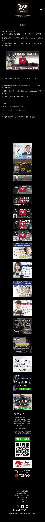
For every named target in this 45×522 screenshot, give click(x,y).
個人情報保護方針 (22, 493)
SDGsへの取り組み (22, 491)
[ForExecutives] (22, 372)
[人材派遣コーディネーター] (22, 410)
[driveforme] (22, 258)
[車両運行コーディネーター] (22, 391)
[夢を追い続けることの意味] (22, 158)
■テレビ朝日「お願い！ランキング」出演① (21, 34)
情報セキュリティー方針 (22, 495)
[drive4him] (22, 334)
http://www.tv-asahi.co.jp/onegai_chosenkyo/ (15, 110)
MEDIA (22, 25)
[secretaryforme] (22, 277)
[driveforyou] (22, 296)
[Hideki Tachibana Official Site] (22, 181)
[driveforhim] (22, 353)
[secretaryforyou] (22, 316)
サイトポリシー (22, 499)
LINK (22, 501)
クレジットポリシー (22, 497)
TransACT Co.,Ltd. (22, 510)
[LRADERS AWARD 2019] (22, 174)
